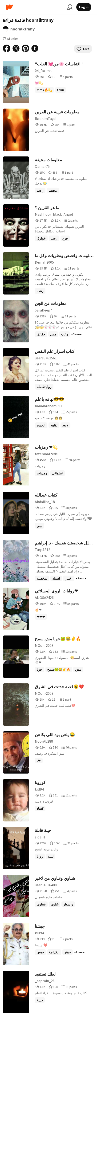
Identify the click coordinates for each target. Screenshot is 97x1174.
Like (86, 49)
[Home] (34, 7)
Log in (84, 7)
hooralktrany (22, 29)
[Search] (70, 7)
